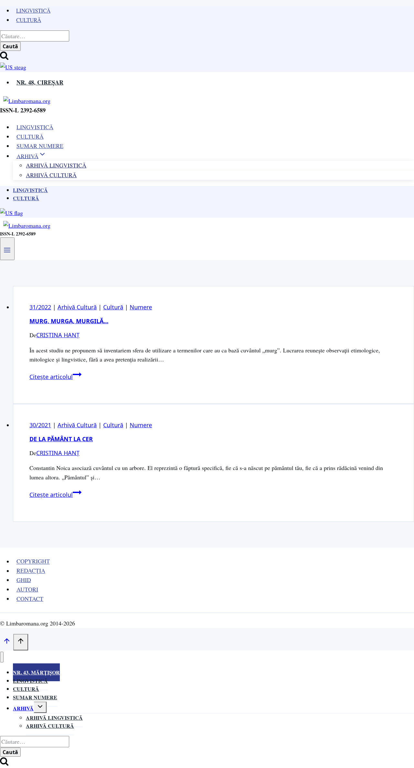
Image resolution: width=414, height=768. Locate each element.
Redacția (30, 571)
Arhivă (23, 708)
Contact (29, 598)
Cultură (28, 20)
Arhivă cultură (50, 725)
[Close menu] (2, 657)
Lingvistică (33, 10)
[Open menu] (7, 248)
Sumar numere (35, 697)
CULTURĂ (30, 136)
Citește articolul (55, 377)
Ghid (23, 580)
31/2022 (40, 307)
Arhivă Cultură (51, 175)
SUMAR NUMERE (39, 146)
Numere (141, 307)
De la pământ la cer (61, 439)
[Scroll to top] (6, 642)
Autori (27, 589)
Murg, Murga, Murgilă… (68, 321)
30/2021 (40, 425)
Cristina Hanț (58, 335)
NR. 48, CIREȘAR (39, 82)
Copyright (33, 561)
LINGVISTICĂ (34, 127)
